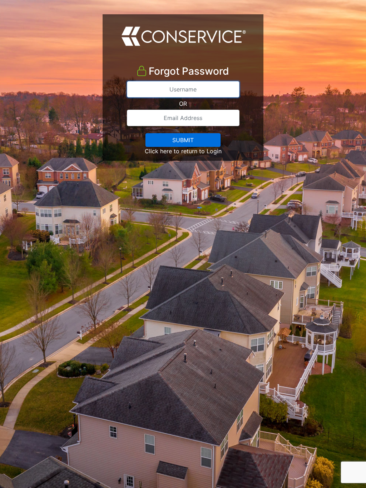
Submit (183, 140)
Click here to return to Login (183, 151)
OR (183, 103)
